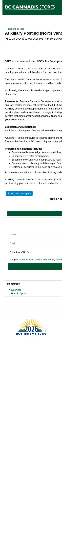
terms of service (34, 259)
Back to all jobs (15, 28)
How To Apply (18, 293)
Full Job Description (21, 193)
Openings (16, 290)
